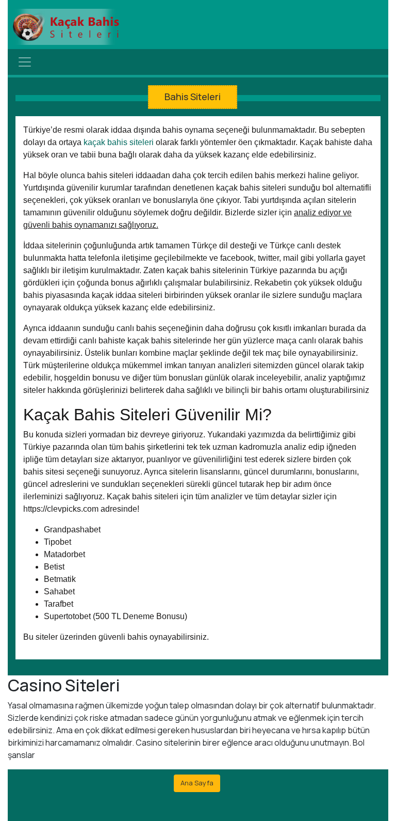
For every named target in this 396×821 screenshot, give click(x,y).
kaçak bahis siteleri (119, 142)
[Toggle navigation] (24, 62)
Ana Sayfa (196, 782)
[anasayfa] (66, 27)
